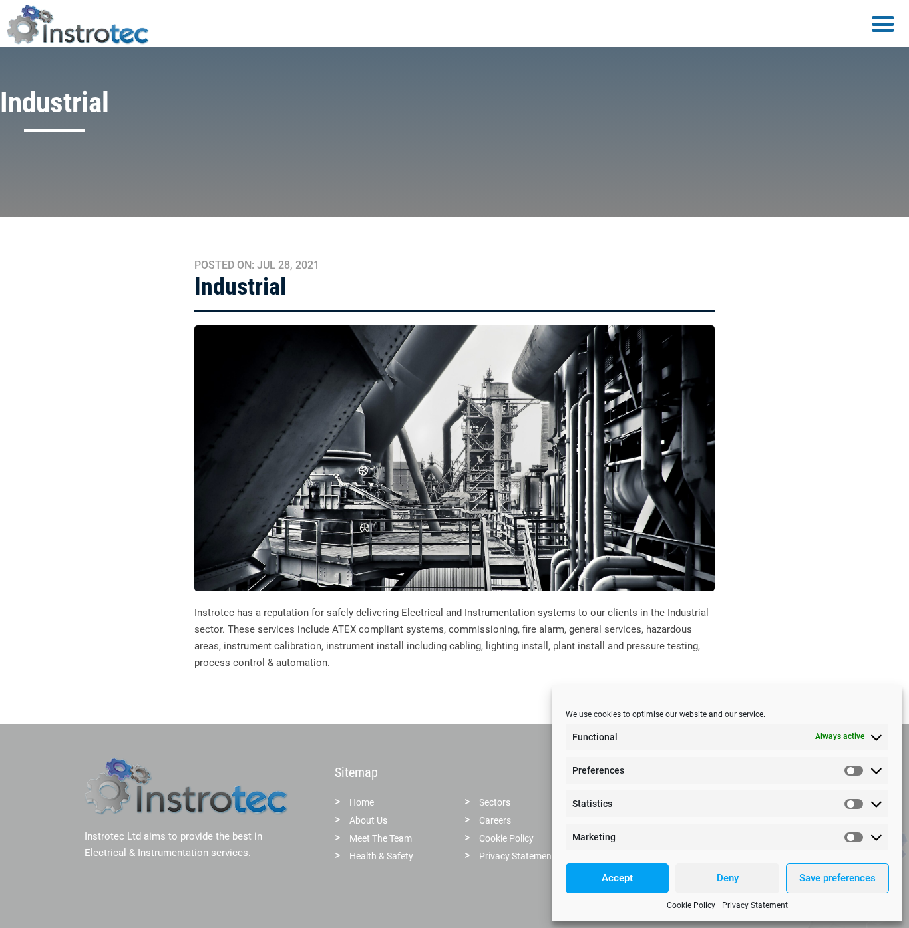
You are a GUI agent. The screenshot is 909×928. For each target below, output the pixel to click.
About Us (368, 820)
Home (361, 802)
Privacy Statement (755, 905)
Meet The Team (380, 838)
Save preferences (837, 878)
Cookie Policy (691, 905)
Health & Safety (381, 856)
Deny (728, 878)
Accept (617, 878)
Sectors (494, 802)
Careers (495, 820)
